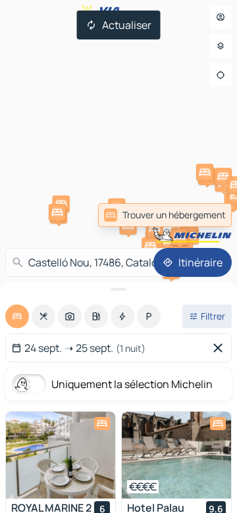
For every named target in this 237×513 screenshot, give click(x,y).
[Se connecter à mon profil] (220, 17)
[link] (165, 215)
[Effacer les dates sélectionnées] (220, 347)
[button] (169, 240)
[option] (17, 316)
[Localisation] (220, 75)
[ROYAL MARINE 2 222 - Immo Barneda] (60, 455)
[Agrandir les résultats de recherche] (118, 289)
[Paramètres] (220, 46)
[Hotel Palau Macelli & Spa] (176, 455)
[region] (60, 455)
